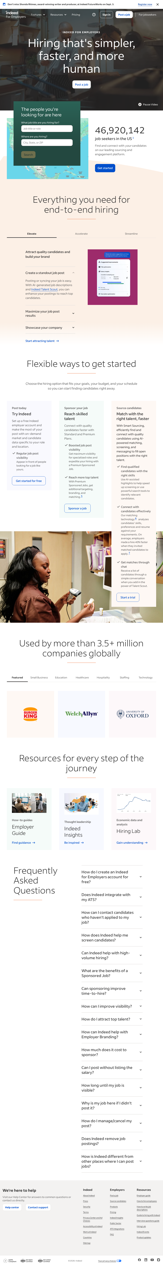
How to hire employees (147, 1201)
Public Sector (115, 1223)
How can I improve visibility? (107, 1006)
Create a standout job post (44, 273)
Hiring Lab (141, 1226)
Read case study (79, 731)
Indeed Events (143, 1232)
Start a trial (127, 597)
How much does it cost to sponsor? (104, 1052)
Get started (105, 168)
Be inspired (71, 842)
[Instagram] (158, 1261)
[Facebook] (139, 1261)
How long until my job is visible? (103, 1088)
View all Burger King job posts (30, 729)
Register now (145, 4)
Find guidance (21, 842)
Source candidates (118, 1201)
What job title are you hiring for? (40, 122)
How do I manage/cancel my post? (107, 1123)
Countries (87, 1237)
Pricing (76, 14)
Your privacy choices (107, 1261)
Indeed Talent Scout (44, 289)
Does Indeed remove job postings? (103, 1141)
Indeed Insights (116, 1218)
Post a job (81, 84)
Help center (12, 1207)
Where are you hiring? (34, 136)
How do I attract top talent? (106, 1019)
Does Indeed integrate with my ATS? (106, 897)
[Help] (93, 14)
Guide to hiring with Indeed (148, 1215)
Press (85, 1201)
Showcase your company (43, 327)
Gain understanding (130, 842)
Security (86, 1206)
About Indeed (89, 1195)
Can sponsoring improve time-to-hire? (104, 991)
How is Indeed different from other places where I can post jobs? (108, 1161)
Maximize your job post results (42, 313)
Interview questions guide (148, 1221)
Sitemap (86, 1243)
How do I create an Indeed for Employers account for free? (105, 876)
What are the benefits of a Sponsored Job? (105, 973)
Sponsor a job (77, 508)
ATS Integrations (117, 1229)
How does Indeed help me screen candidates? (105, 937)
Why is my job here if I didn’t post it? (107, 1105)
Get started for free (29, 481)
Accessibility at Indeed (92, 1226)
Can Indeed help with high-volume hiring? (106, 955)
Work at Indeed (89, 1232)
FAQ (112, 1234)
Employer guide (143, 1195)
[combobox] (47, 128)
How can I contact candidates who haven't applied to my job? (108, 917)
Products (114, 1206)
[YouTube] (152, 1261)
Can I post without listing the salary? (107, 1070)
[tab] (32, 233)
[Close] (157, 4)
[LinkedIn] (146, 1261)
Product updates (144, 1237)
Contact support (38, 1207)
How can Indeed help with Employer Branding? (105, 1034)
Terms (86, 1212)
